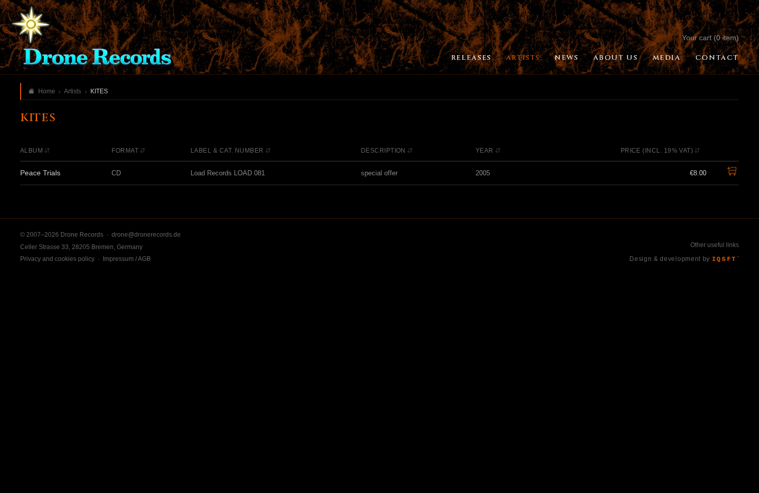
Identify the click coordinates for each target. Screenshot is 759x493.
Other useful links (714, 245)
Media (667, 57)
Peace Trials (40, 173)
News (566, 57)
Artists (523, 57)
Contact (717, 57)
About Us (615, 57)
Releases (471, 57)
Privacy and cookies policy (57, 258)
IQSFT (725, 259)
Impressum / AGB (127, 258)
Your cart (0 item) (710, 38)
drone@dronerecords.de (146, 234)
